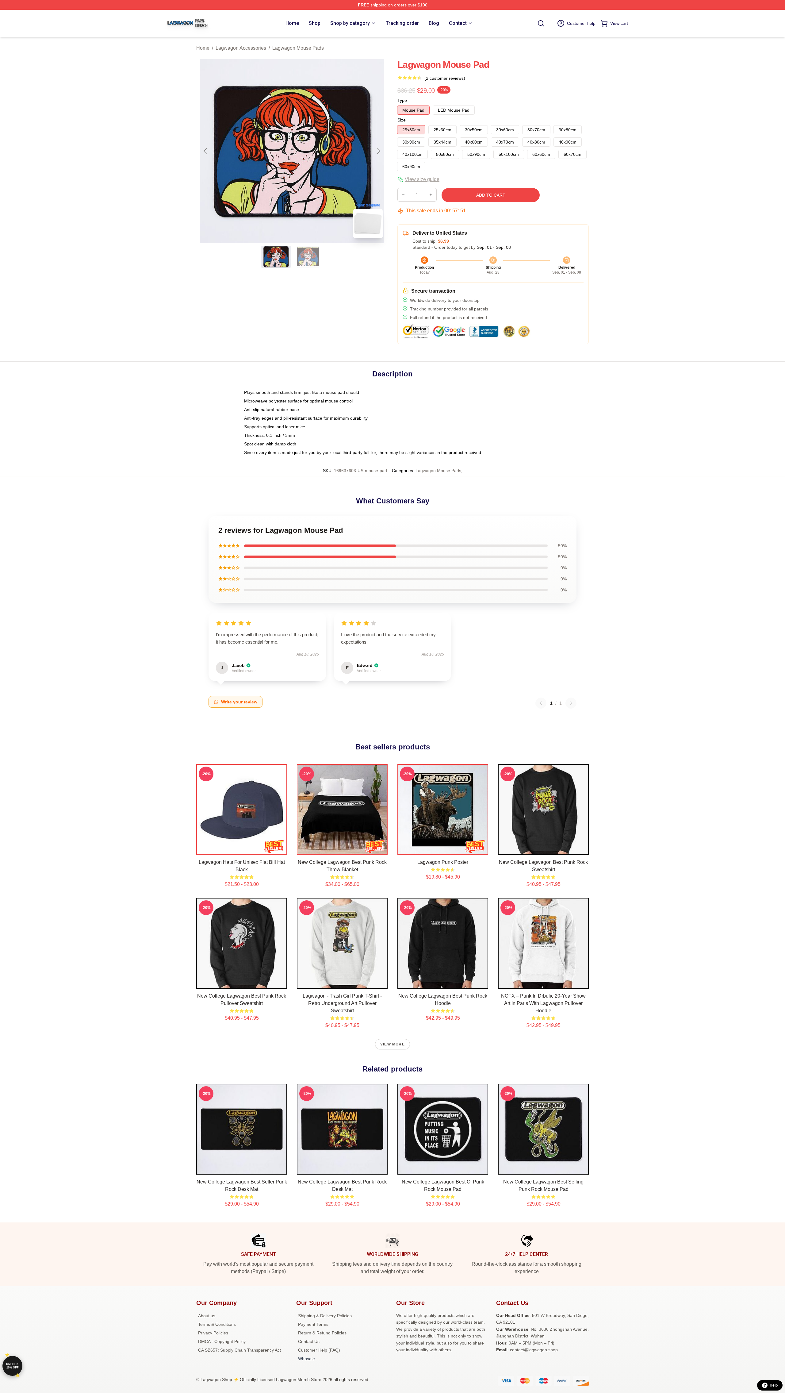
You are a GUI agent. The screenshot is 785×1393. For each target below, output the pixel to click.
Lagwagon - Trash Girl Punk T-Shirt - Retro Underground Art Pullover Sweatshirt (342, 1003)
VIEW (241, 848)
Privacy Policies (213, 1332)
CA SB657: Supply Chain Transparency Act (239, 1350)
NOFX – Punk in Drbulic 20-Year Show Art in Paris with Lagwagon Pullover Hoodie (543, 1003)
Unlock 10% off (12, 1366)
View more (392, 1044)
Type (402, 100)
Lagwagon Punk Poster (442, 862)
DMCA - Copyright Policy (222, 1341)
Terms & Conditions (217, 1324)
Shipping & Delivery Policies (325, 1315)
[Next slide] (378, 151)
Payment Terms (313, 1324)
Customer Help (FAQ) (319, 1350)
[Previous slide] (205, 151)
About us (206, 1315)
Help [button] (774, 1385)
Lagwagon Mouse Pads (298, 48)
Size (401, 119)
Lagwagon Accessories (241, 48)
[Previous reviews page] (540, 703)
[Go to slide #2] (308, 257)
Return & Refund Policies (322, 1332)
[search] (541, 23)
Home (202, 48)
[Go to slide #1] (276, 257)
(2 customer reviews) (444, 78)
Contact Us (309, 1341)
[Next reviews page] (570, 703)
